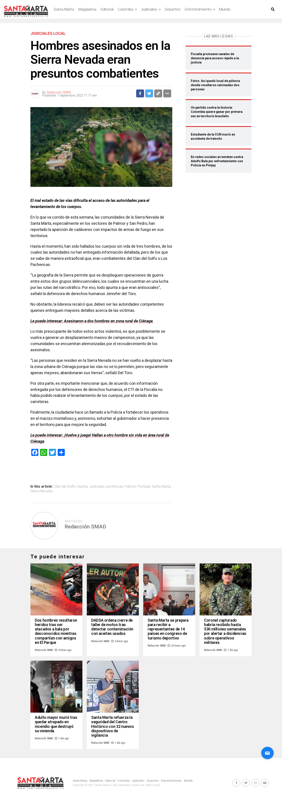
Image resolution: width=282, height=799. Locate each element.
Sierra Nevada (41, 491)
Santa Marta (64, 9)
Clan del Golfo (65, 486)
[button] (267, 753)
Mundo (224, 9)
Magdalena (87, 9)
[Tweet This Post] (149, 93)
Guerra (82, 486)
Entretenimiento (198, 9)
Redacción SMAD (59, 92)
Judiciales (149, 9)
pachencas (114, 486)
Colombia (125, 9)
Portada (143, 486)
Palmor (130, 486)
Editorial (107, 9)
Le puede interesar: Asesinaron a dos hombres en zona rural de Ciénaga (92, 321)
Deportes (172, 9)
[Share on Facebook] (140, 93)
